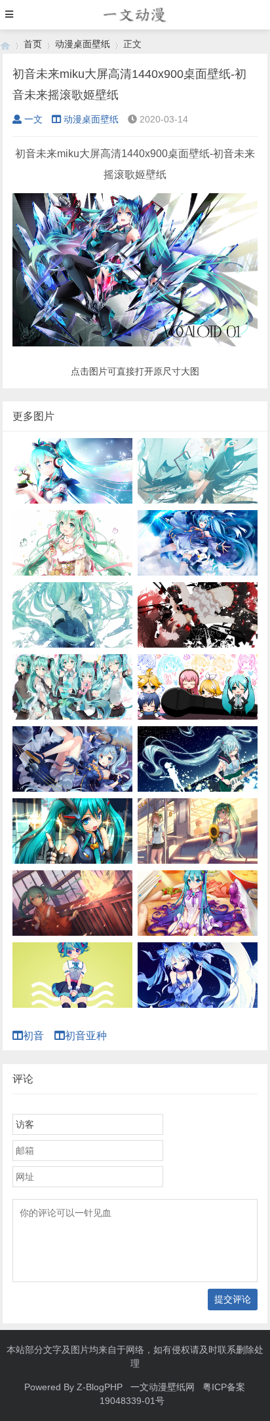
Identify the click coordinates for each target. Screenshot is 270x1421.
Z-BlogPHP (100, 1387)
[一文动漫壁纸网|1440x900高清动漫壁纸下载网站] (5, 44)
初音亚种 (91, 1035)
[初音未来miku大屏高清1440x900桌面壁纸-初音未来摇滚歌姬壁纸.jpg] (135, 342)
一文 (33, 119)
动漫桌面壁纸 (82, 44)
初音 (38, 1035)
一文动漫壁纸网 (162, 1387)
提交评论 (232, 1299)
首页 (33, 44)
